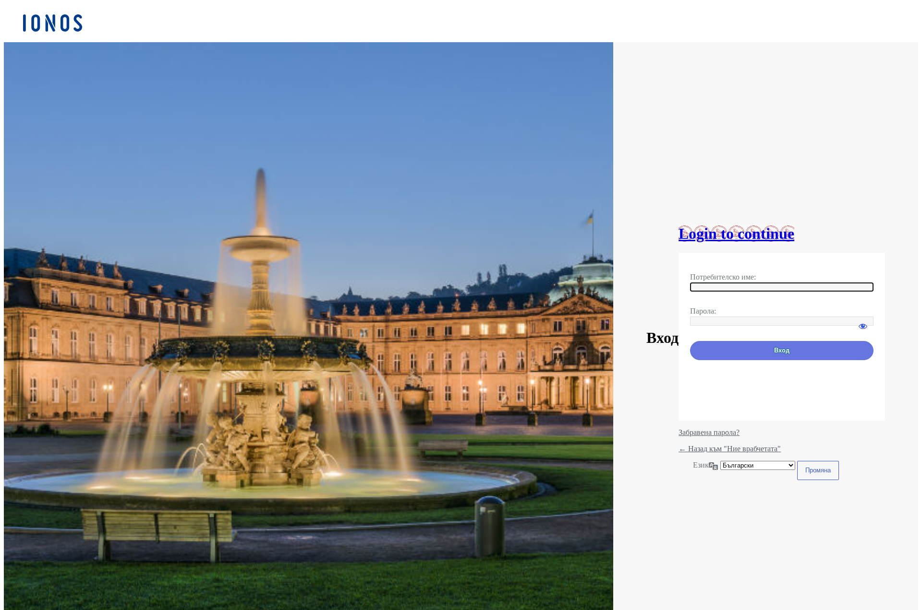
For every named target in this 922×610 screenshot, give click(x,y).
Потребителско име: (723, 277)
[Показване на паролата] (862, 321)
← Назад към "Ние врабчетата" (730, 449)
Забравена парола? (709, 432)
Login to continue (736, 233)
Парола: (703, 311)
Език (701, 465)
